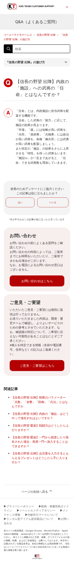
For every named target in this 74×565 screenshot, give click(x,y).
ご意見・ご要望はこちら (37, 366)
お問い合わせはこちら (37, 281)
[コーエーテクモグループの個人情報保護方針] (29, 547)
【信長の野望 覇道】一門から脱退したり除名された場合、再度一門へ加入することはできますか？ (40, 441)
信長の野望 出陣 (46, 34)
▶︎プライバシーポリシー (19, 506)
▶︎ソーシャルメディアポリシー (36, 510)
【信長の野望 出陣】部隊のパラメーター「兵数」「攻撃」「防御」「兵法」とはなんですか (40, 402)
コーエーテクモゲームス (18, 34)
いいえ (52, 202)
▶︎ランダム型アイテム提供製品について (28, 518)
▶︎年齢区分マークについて (41, 514)
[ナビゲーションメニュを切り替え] (67, 6)
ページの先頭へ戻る (35, 492)
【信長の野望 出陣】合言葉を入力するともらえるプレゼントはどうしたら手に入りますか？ (40, 458)
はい (20, 202)
